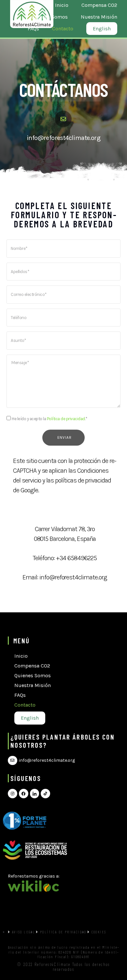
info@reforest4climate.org (63, 138)
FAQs (20, 695)
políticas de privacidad (83, 480)
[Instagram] (12, 793)
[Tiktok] (45, 793)
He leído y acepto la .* (49, 418)
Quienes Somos (32, 675)
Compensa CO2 (32, 666)
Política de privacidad (66, 418)
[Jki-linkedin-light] (34, 793)
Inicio (21, 656)
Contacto (24, 705)
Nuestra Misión (32, 685)
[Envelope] (12, 760)
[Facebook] (23, 793)
